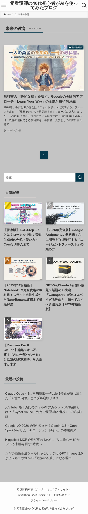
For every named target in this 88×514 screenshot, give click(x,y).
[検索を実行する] (79, 177)
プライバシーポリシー (44, 500)
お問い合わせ (62, 494)
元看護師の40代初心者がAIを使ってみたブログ (44, 5)
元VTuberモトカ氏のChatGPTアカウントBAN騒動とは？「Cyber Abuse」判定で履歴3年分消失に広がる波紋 (43, 412)
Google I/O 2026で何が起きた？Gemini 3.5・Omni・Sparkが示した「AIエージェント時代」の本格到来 (43, 428)
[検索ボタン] (84, 5)
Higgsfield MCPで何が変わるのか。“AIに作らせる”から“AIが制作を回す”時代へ (42, 442)
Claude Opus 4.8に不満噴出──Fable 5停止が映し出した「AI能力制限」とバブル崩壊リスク (44, 396)
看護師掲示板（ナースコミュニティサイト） (44, 489)
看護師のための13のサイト (34, 494)
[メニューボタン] (4, 5)
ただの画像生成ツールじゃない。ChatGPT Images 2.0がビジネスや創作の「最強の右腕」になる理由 (44, 456)
